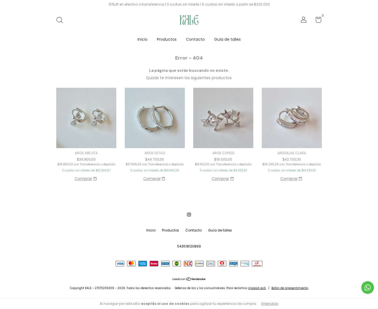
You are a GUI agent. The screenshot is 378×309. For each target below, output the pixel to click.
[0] (316, 21)
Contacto (195, 39)
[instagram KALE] (189, 214)
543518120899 (189, 246)
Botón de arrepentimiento (289, 288)
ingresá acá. (257, 288)
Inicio (142, 39)
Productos (167, 39)
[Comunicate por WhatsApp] (367, 287)
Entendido (269, 303)
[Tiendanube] (189, 279)
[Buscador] (61, 20)
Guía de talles (227, 39)
